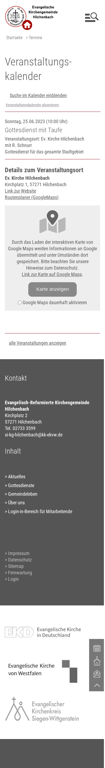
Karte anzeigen (52, 289)
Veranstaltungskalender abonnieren (32, 105)
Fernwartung (20, 572)
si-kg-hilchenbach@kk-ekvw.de (33, 435)
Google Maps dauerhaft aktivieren (54, 302)
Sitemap (16, 566)
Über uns (16, 502)
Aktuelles (16, 476)
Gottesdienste (21, 485)
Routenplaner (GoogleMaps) (32, 197)
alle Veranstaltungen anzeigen (37, 343)
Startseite (14, 37)
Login (13, 579)
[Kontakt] (97, 673)
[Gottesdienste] (97, 661)
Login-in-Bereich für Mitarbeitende (40, 511)
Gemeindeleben (22, 494)
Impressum (19, 553)
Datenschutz (20, 560)
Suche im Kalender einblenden (38, 95)
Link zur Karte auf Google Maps (52, 274)
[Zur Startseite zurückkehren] (31, 7)
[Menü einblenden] (91, 17)
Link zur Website (20, 191)
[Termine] (97, 648)
